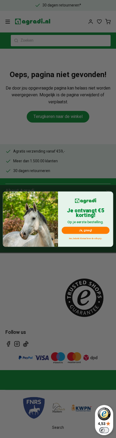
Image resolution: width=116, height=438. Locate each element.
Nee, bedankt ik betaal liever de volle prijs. (85, 238)
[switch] (104, 430)
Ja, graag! (85, 230)
